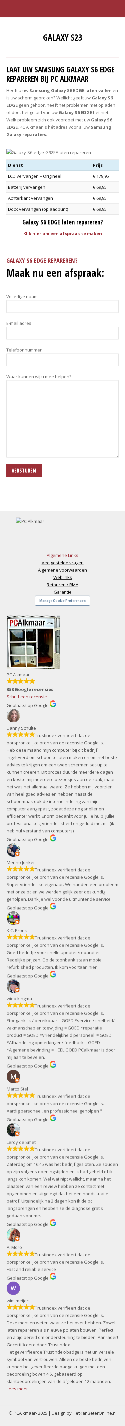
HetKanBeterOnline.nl (95, 1413)
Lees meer (17, 1389)
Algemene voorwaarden (62, 570)
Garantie (63, 592)
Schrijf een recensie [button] (27, 697)
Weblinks (62, 577)
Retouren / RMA (62, 585)
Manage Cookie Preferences (62, 601)
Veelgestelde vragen (63, 563)
